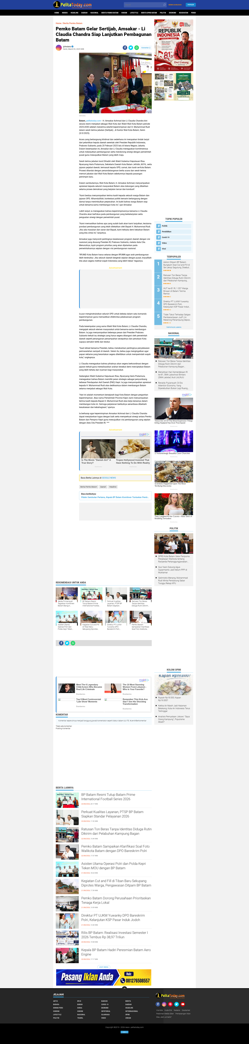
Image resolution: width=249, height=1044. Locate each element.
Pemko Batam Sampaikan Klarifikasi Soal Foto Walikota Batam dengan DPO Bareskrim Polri (115, 848)
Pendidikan (166, 232)
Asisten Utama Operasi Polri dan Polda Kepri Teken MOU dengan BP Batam (113, 866)
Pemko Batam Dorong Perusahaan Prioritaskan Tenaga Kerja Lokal (116, 900)
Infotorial (105, 1011)
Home (56, 13)
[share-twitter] (131, 47)
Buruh (80, 1004)
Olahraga (105, 1015)
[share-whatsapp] (136, 47)
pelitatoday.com (93, 121)
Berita (128, 1001)
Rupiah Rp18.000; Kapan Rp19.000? (169, 699)
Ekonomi (172, 13)
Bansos (104, 1001)
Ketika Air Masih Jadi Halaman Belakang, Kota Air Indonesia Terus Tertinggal (174, 708)
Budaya (56, 1004)
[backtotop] (124, 988)
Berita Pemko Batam (109, 13)
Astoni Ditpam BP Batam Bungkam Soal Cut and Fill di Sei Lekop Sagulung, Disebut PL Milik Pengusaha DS (176, 265)
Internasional (131, 1011)
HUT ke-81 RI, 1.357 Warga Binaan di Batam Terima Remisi (175, 291)
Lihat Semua (103, 967)
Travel (80, 1018)
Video (164, 243)
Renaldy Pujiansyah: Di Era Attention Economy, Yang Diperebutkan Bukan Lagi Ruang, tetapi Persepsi (173, 386)
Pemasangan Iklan (183, 1014)
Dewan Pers (58, 1008)
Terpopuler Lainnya (173, 327)
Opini (127, 1015)
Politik (163, 13)
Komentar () (145, 48)
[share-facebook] (125, 47)
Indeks (65, 13)
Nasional (94, 13)
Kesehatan (183, 13)
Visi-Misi (159, 1010)
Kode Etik (168, 1010)
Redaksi (177, 1010)
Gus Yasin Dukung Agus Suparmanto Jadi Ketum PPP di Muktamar (172, 570)
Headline (74, 13)
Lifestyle (134, 13)
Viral (164, 249)
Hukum (124, 13)
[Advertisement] (66, 92)
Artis (55, 1001)
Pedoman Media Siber (165, 1014)
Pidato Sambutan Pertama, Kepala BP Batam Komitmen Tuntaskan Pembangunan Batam (115, 497)
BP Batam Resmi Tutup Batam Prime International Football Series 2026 (108, 797)
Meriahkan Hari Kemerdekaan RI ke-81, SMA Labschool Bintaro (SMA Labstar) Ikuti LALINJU (173, 375)
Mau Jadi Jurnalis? (163, 1017)
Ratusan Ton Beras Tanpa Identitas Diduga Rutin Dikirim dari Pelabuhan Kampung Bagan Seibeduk (116, 833)
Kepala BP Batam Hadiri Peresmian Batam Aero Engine (116, 952)
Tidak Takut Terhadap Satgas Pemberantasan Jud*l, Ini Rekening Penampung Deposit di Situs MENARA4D (177, 317)
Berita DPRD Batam (149, 13)
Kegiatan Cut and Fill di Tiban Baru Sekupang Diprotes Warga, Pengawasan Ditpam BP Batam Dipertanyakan (116, 885)
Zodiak (128, 1018)
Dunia (79, 1008)
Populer (191, 5)
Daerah (84, 13)
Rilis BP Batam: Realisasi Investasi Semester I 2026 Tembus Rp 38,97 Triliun (114, 935)
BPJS (79, 1001)
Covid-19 (165, 237)
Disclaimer (186, 1010)
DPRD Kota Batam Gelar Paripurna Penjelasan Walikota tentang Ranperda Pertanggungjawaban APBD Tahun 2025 (174, 559)
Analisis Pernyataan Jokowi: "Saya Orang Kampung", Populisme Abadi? (174, 719)
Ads (124, 1032)
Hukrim (56, 1011)
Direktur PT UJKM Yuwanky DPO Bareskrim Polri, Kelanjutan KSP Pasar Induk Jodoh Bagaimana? (113, 919)
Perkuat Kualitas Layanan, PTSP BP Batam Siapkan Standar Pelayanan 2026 (112, 814)
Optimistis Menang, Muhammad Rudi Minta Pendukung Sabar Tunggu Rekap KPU (173, 581)
